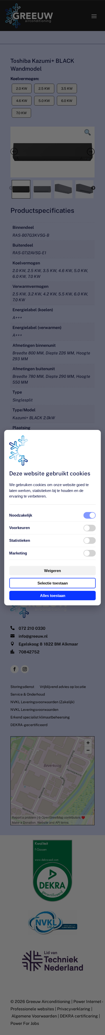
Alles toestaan (52, 595)
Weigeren (52, 570)
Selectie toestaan (52, 583)
